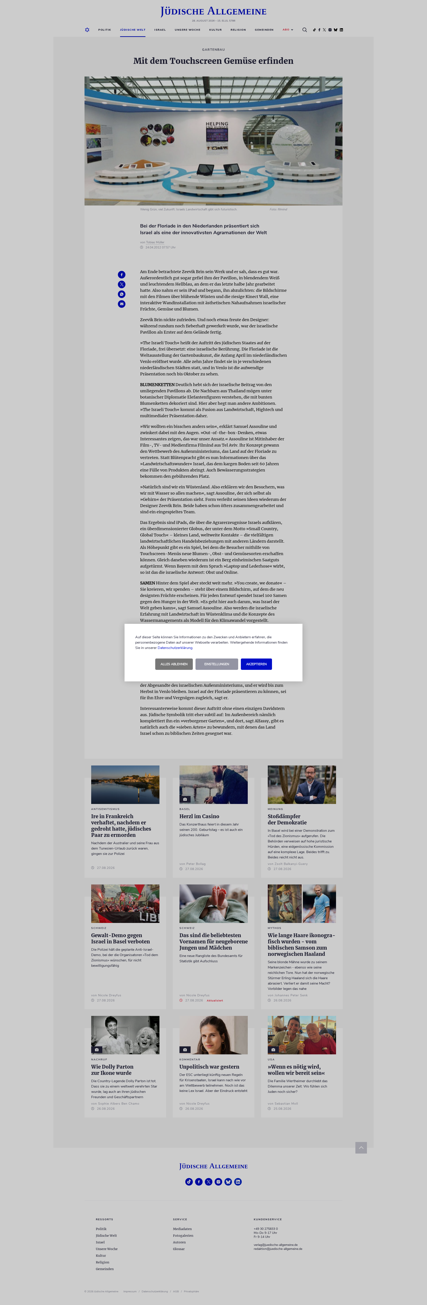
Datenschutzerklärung (175, 647)
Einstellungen (216, 664)
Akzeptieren (256, 664)
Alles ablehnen (174, 664)
